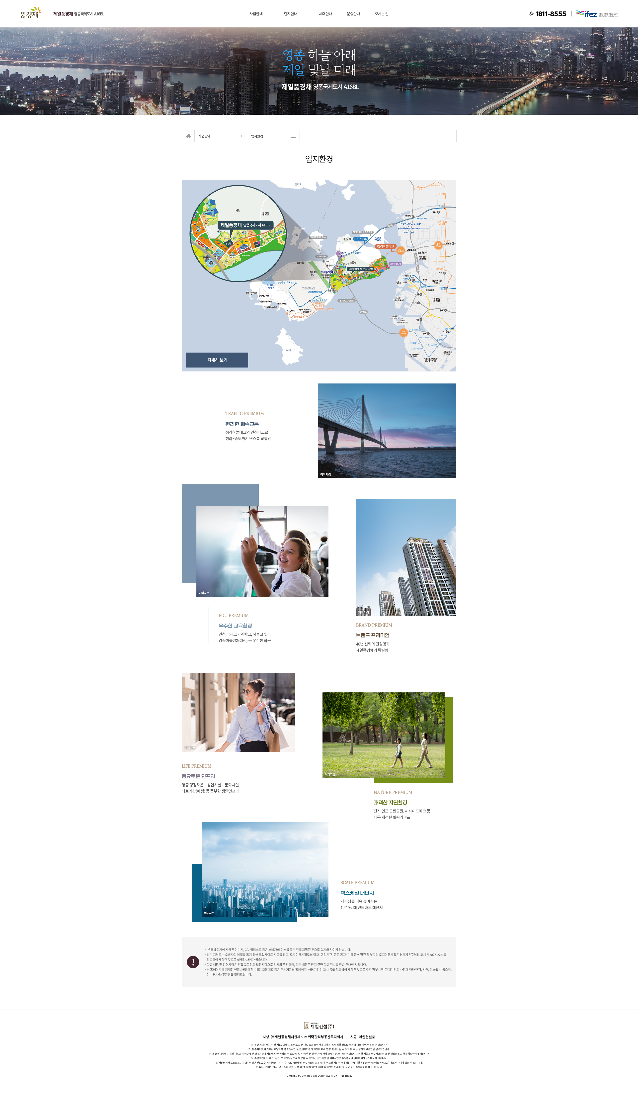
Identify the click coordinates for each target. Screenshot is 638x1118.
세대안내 (325, 13)
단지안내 (290, 13)
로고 (30, 12)
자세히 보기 (217, 360)
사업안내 (255, 13)
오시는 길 (382, 13)
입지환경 (257, 136)
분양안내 (353, 13)
